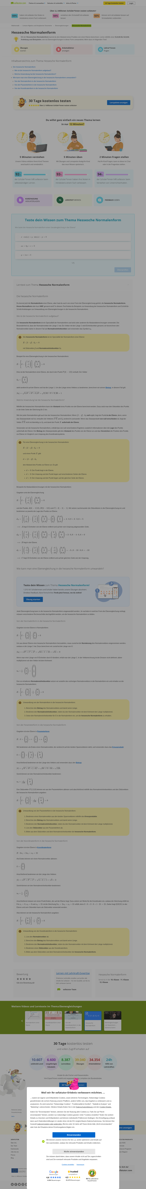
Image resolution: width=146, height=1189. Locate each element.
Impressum (80, 1164)
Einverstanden (74, 1135)
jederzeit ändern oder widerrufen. (49, 1124)
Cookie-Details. (105, 1107)
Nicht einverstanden (74, 1151)
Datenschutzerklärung (84, 1107)
